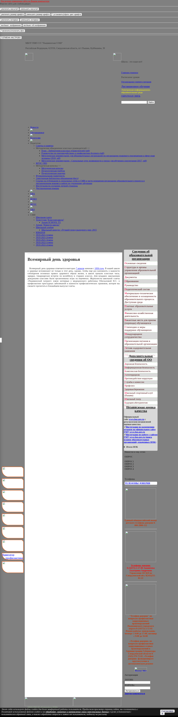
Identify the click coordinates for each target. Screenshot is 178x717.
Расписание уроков (130, 77)
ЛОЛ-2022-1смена (44, 242)
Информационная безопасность (140, 367)
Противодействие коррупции (139, 378)
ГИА (32, 193)
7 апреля (80, 268)
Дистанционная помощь (47, 188)
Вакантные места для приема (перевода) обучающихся (140, 321)
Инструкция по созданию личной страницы (57, 186)
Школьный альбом (45, 227)
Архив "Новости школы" (48, 225)
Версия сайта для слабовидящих (15, 4)
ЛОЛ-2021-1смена (44, 235)
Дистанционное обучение (135, 86)
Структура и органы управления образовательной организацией (140, 270)
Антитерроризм (132, 375)
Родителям (35, 138)
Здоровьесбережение (134, 389)
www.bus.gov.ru (136, 419)
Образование (132, 281)
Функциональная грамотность (50, 176)
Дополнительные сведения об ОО (141, 357)
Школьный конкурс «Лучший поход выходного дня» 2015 (69, 230)
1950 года (99, 268)
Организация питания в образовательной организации (141, 342)
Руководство (131, 285)
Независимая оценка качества (140, 409)
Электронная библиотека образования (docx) (57, 178)
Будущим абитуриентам (136, 403)
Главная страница (129, 72)
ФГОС (33, 204)
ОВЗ (32, 209)
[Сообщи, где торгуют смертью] (140, 561)
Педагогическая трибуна (53, 171)
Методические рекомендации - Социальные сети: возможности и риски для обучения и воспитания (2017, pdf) (94, 161)
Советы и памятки (44, 145)
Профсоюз (129, 386)
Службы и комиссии (134, 382)
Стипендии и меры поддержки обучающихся (138, 328)
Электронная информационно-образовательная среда (136, 91)
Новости (34, 127)
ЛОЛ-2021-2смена (44, 237)
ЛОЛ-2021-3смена (44, 240)
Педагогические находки (53, 173)
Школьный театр (133, 399)
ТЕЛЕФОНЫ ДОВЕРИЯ (137, 483)
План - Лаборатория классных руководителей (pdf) (65, 151)
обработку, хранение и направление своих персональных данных (77, 712)
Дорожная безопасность (136, 364)
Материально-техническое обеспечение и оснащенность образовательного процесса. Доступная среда (140, 297)
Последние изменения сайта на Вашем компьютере (25, 1)
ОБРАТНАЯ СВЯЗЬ (130, 96)
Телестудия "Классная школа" (50, 220)
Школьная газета (44, 217)
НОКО (33, 199)
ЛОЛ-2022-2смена (44, 245)
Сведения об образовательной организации (141, 255)
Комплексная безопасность (137, 371)
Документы (131, 277)
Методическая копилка (52, 168)
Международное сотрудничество (133, 335)
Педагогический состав (137, 289)
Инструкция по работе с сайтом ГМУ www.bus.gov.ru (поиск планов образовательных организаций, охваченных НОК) (140, 438)
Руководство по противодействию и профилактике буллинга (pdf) (72, 153)
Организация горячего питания (136, 82)
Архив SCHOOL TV (51, 222)
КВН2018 (40, 232)
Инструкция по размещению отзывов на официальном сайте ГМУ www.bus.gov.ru (140, 429)
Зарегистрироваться (135, 693)
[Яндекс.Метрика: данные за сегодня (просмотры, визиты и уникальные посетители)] (141, 669)
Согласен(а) (167, 711)
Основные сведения (135, 263)
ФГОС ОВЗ (41, 163)
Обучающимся (37, 132)
